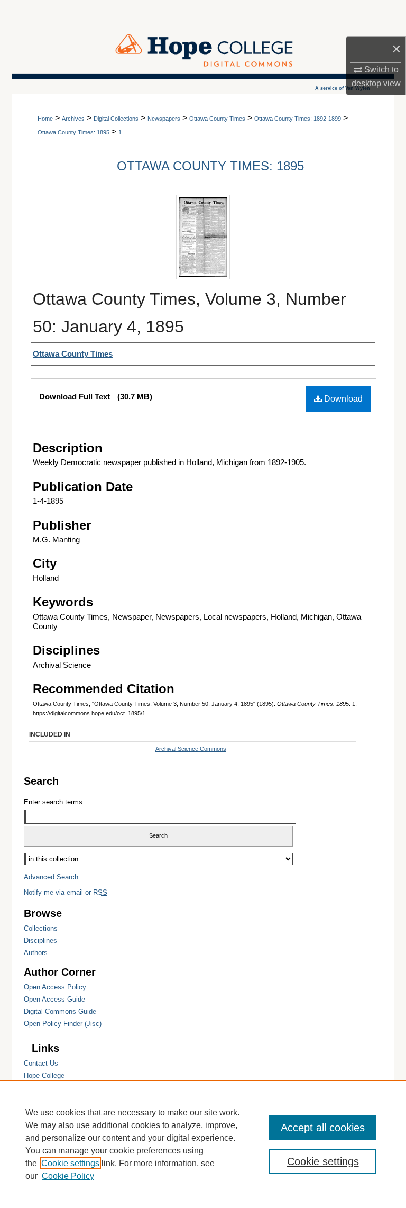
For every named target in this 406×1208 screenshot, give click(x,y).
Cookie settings (70, 1163)
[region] (203, 1144)
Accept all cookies (323, 1127)
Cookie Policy (68, 1175)
